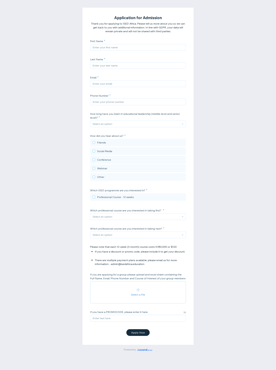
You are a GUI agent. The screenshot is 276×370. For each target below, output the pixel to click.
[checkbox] (138, 143)
